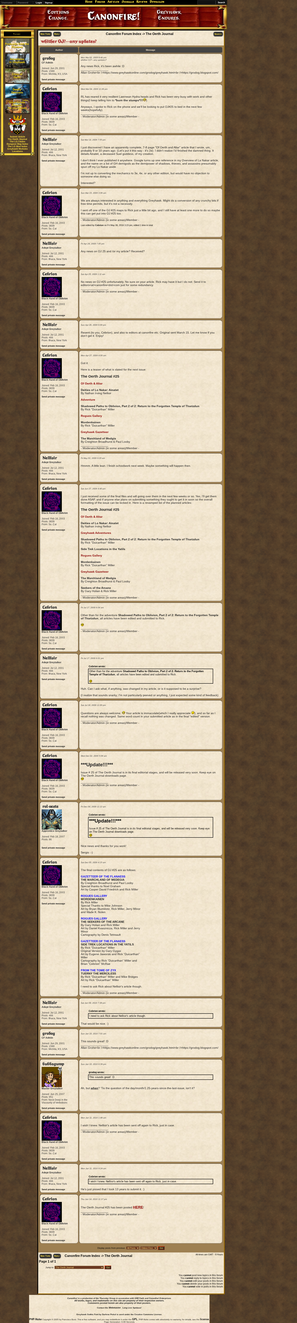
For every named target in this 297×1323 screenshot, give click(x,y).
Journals (128, 1)
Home (89, 1)
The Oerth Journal (17, 139)
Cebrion (49, 89)
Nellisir (49, 139)
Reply (57, 34)
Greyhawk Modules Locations (17, 150)
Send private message (53, 79)
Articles (113, 1)
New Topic (45, 34)
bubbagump (53, 1064)
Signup (49, 2)
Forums (100, 1)
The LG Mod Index (17, 146)
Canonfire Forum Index (123, 34)
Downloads (157, 1)
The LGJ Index (17, 141)
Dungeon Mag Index (17, 144)
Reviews (141, 1)
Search (218, 34)
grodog (48, 58)
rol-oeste (50, 806)
